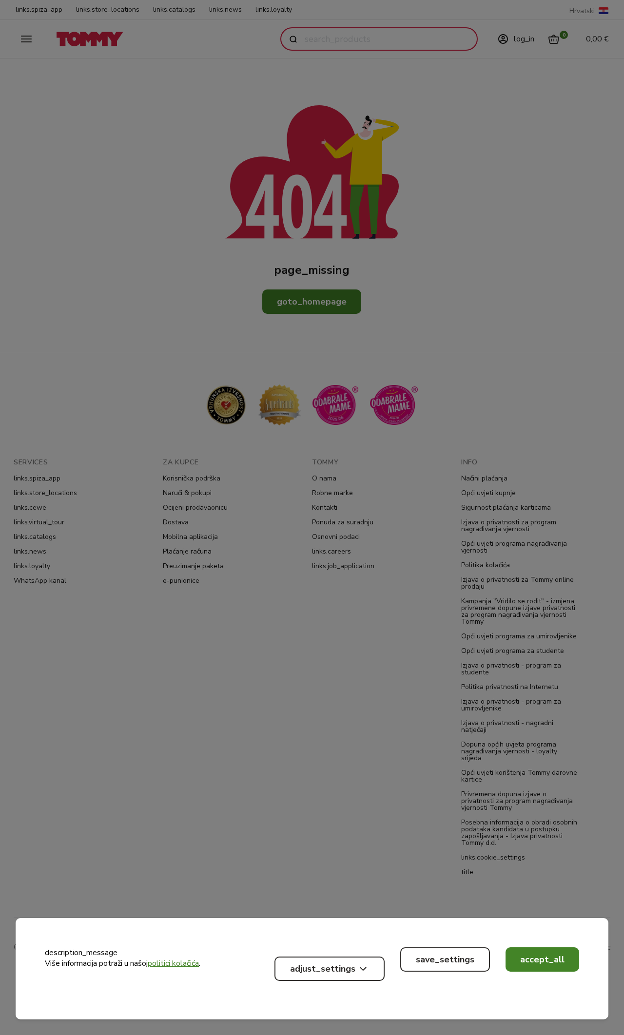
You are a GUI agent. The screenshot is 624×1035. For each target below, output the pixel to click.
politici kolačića (173, 963)
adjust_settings (322, 969)
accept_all (542, 959)
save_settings (445, 959)
